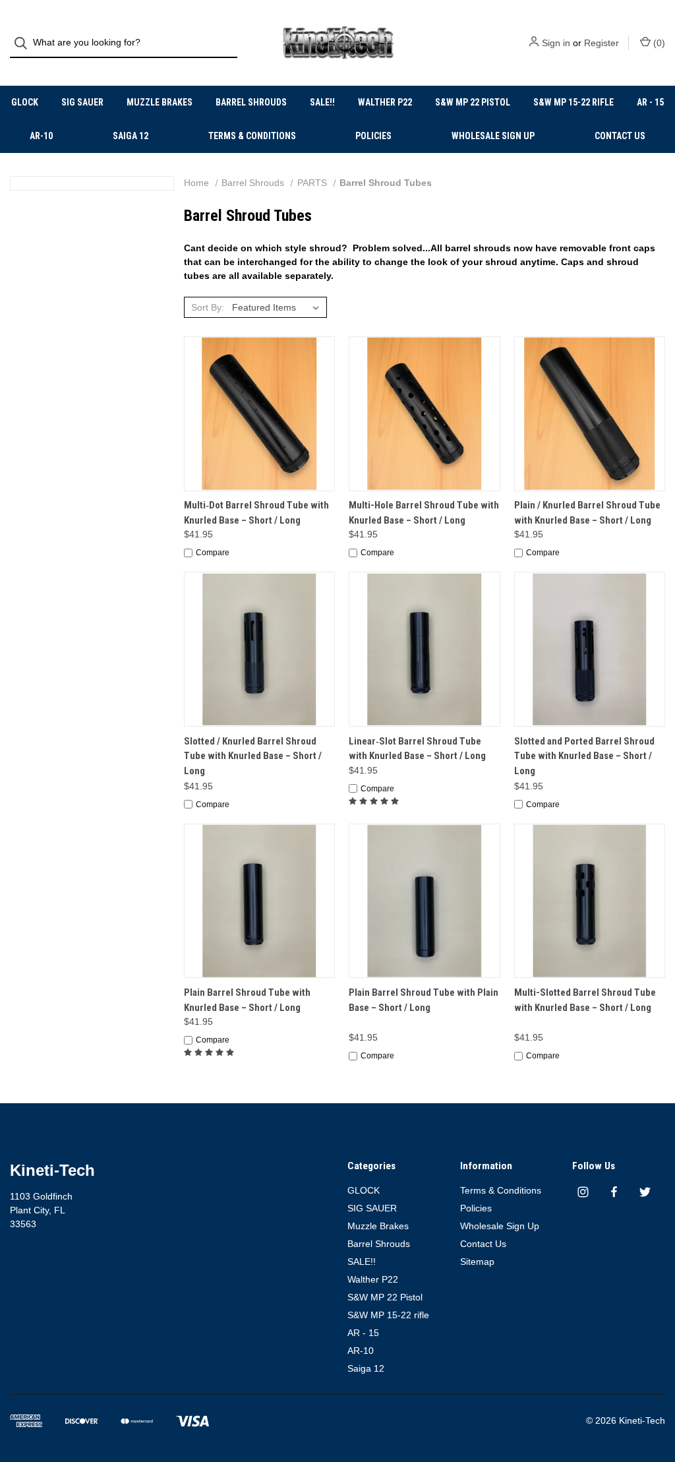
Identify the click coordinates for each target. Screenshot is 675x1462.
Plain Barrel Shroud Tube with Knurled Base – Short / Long (247, 1000)
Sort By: (207, 307)
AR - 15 (650, 102)
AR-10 (41, 136)
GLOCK (24, 102)
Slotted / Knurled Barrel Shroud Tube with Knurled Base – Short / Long (253, 756)
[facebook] (614, 1192)
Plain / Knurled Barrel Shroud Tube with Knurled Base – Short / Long (587, 512)
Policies (373, 136)
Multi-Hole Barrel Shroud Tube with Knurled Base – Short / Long (424, 512)
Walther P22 (385, 102)
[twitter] (645, 1192)
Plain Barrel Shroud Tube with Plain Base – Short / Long (423, 1000)
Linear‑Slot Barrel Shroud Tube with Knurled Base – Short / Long (417, 748)
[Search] (25, 43)
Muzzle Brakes (159, 102)
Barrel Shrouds (251, 102)
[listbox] (278, 307)
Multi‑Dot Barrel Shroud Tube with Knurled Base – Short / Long (256, 512)
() (658, 43)
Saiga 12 (130, 136)
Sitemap (477, 1261)
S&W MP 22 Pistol (472, 102)
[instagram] (583, 1192)
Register (601, 43)
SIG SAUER (82, 102)
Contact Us (620, 136)
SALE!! (322, 102)
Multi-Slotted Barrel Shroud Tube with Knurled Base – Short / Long (585, 1000)
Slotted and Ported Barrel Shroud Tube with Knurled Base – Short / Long (584, 756)
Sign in (556, 43)
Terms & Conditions (252, 136)
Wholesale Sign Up (493, 136)
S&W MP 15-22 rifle (573, 102)
